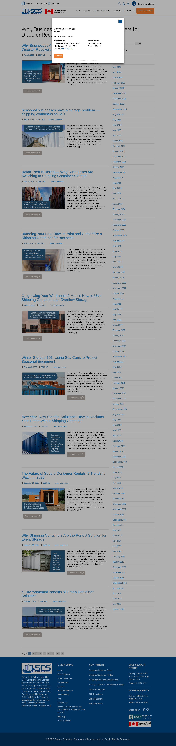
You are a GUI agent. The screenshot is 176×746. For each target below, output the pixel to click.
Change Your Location (88, 60)
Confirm (58, 56)
